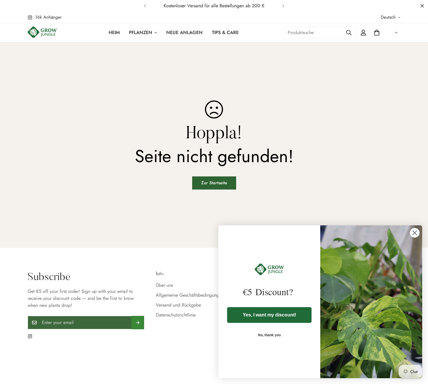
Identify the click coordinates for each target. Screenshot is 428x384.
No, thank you (269, 335)
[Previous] (144, 6)
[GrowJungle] (42, 33)
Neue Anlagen (184, 32)
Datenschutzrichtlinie (176, 315)
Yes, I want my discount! (269, 314)
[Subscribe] (137, 322)
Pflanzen (140, 32)
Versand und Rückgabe (178, 305)
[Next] (283, 6)
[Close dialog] (415, 233)
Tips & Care (225, 32)
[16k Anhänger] (30, 336)
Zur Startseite (214, 183)
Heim (114, 32)
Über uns (164, 285)
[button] (376, 32)
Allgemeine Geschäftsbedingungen (190, 295)
